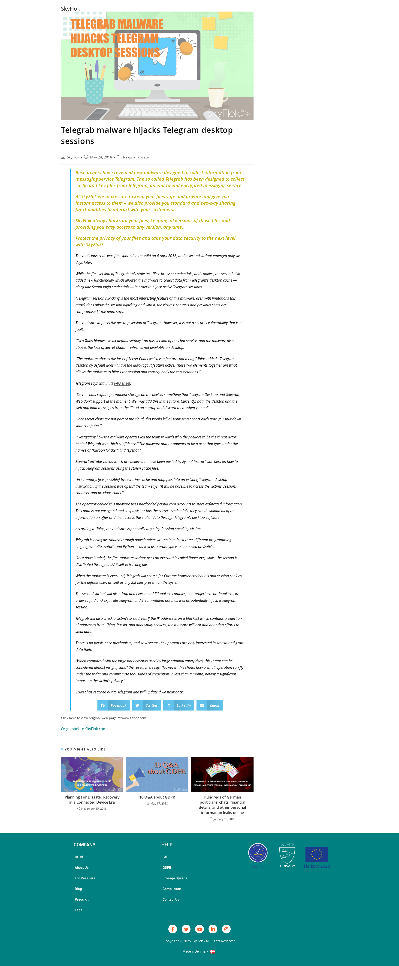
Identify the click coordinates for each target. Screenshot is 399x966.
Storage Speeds (175, 878)
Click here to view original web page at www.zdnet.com (103, 718)
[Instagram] (226, 929)
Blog (78, 889)
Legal (79, 910)
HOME (79, 857)
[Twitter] (186, 929)
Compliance (172, 889)
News (127, 157)
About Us (82, 867)
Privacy (143, 157)
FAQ (166, 857)
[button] (113, 705)
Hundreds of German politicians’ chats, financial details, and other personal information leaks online (222, 805)
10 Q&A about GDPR (157, 797)
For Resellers (85, 878)
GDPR (167, 867)
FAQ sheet (122, 383)
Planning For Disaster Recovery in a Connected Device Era (92, 800)
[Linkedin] (213, 929)
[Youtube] (199, 929)
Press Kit (82, 899)
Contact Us (171, 899)
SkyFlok (70, 8)
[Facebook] (172, 929)
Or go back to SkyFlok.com (83, 728)
